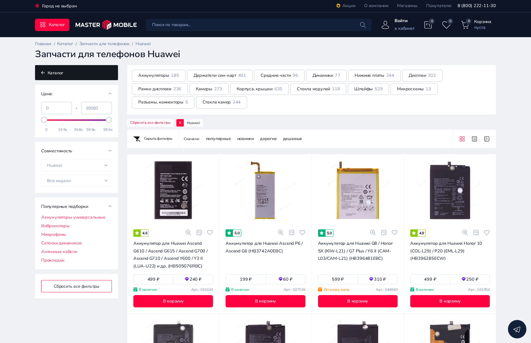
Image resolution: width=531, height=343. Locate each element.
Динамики (326, 75)
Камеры (209, 89)
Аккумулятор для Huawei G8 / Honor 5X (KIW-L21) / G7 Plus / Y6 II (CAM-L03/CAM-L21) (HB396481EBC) (355, 250)
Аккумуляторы (158, 75)
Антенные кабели (59, 252)
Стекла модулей (318, 89)
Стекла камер (222, 102)
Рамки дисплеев (159, 89)
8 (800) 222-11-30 (477, 6)
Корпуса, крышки (259, 89)
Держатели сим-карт (220, 75)
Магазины (407, 6)
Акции (349, 6)
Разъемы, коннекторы (163, 102)
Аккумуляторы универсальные (73, 217)
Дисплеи (422, 75)
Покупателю (438, 6)
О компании (376, 6)
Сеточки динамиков (61, 243)
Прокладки (52, 260)
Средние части (279, 75)
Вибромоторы (55, 226)
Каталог (54, 73)
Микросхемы (414, 89)
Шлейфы (368, 89)
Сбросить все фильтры (76, 286)
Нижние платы (374, 75)
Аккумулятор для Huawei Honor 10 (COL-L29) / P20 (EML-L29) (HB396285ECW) (446, 250)
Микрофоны (53, 234)
